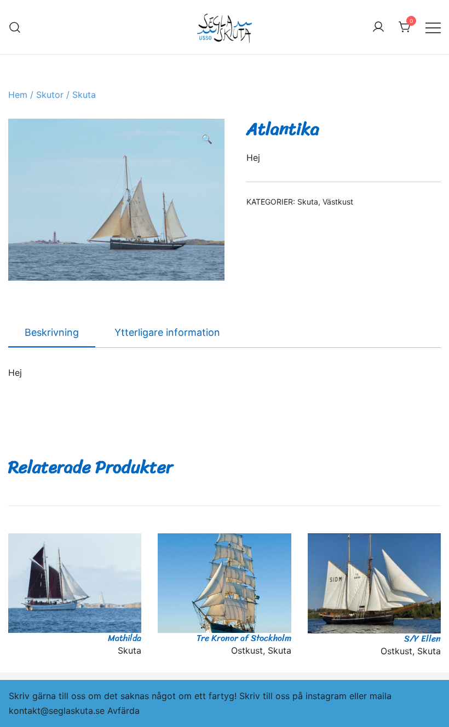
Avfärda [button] (123, 710)
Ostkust (247, 650)
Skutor (50, 94)
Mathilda (124, 638)
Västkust (338, 201)
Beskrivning (52, 332)
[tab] (51, 333)
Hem (17, 94)
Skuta (84, 94)
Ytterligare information (167, 332)
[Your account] (378, 27)
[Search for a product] (15, 27)
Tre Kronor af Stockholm (244, 638)
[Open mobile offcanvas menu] (433, 27)
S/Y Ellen (422, 639)
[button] (207, 139)
